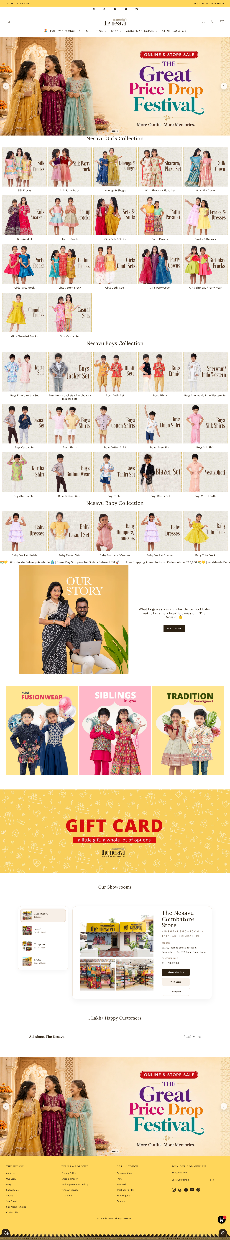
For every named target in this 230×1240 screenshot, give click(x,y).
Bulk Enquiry (123, 1195)
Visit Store (176, 982)
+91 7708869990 (170, 963)
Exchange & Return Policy (74, 1184)
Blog (8, 1184)
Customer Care (124, 1173)
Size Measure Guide (16, 1207)
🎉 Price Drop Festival (59, 31)
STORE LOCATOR (174, 31)
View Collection (176, 972)
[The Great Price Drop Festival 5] (115, 1106)
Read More (174, 628)
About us (10, 1173)
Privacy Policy (68, 1173)
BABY (115, 31)
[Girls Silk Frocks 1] (115, 86)
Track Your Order (125, 1190)
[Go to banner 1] (112, 131)
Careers (121, 1201)
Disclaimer (67, 1195)
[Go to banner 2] (116, 131)
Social (9, 1195)
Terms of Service (69, 1190)
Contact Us (12, 1212)
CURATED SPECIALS (140, 31)
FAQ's (119, 1179)
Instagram (176, 991)
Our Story (11, 1179)
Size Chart (11, 1201)
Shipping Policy (69, 1179)
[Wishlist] (213, 21)
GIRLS (84, 31)
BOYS (100, 31)
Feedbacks (122, 1184)
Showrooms (12, 1190)
